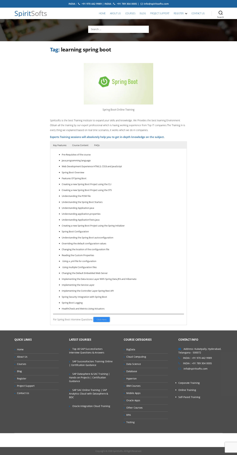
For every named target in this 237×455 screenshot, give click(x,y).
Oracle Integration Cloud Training (91, 406)
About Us (115, 13)
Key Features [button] (59, 145)
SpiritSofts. (118, 451)
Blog (143, 13)
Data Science (133, 364)
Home (102, 13)
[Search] (221, 13)
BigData (130, 349)
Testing (130, 422)
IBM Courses (133, 385)
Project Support (159, 13)
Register (179, 13)
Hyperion (131, 378)
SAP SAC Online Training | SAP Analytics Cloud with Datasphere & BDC (88, 393)
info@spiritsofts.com (156, 3)
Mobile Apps (133, 393)
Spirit (30, 13)
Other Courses (134, 407)
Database (131, 371)
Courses (130, 13)
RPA (128, 415)
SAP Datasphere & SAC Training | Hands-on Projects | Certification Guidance (89, 377)
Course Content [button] (80, 145)
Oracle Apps (133, 400)
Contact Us (198, 13)
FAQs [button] (97, 145)
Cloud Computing (136, 356)
